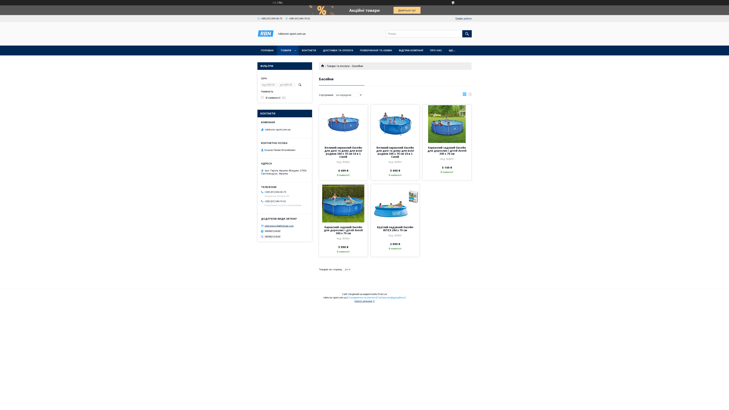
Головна (267, 50)
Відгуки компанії (411, 50)
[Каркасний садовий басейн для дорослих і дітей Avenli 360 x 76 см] (343, 203)
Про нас (436, 50)
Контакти (309, 50)
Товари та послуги (338, 66)
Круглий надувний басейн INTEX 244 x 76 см (395, 229)
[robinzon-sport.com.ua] (265, 40)
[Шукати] (467, 33)
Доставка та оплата (338, 50)
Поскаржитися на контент (361, 297)
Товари (285, 50)
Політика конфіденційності (391, 297)
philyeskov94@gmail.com (279, 225)
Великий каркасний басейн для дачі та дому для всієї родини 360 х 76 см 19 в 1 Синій (343, 152)
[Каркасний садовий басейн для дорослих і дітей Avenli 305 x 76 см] (447, 124)
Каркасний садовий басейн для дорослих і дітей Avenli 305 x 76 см (447, 150)
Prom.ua (382, 294)
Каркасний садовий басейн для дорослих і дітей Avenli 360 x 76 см (343, 230)
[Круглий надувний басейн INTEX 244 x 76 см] (395, 203)
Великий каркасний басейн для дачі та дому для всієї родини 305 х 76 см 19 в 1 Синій (395, 152)
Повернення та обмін (376, 50)
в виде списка (470, 95)
